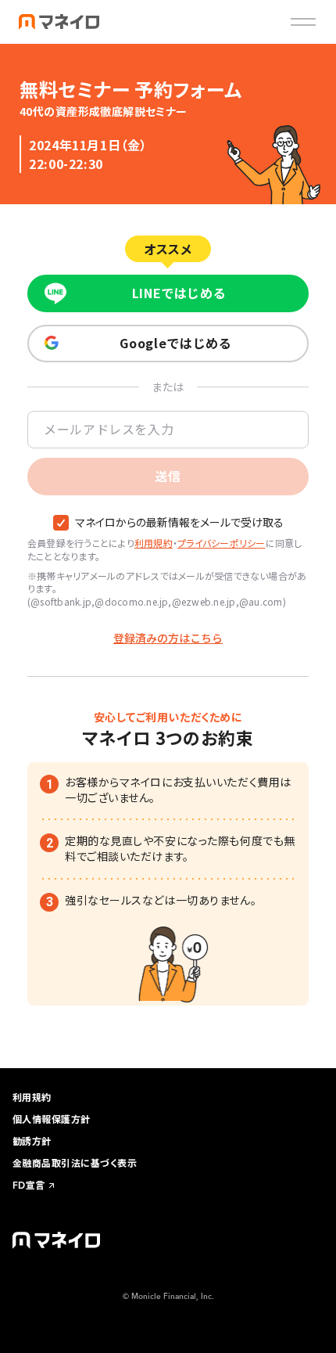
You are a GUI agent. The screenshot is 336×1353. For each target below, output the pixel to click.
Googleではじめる (175, 342)
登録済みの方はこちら (168, 638)
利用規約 (153, 542)
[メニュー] (303, 22)
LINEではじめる (179, 292)
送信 (168, 475)
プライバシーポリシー (221, 542)
